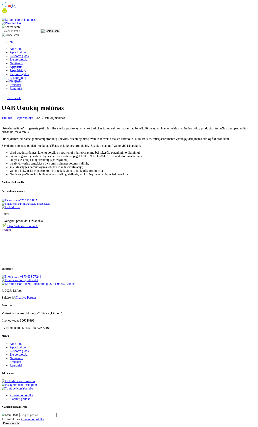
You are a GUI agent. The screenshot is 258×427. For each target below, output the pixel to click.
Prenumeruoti (11, 423)
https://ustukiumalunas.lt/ (22, 226)
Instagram (30, 384)
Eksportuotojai (19, 59)
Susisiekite (14, 98)
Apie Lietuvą (18, 52)
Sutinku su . (25, 419)
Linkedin (29, 381)
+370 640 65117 (27, 200)
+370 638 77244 (30, 276)
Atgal (7, 229)
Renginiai (16, 88)
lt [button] (20, 35)
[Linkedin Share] (14, 6)
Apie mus (16, 48)
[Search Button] (50, 31)
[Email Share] (10, 6)
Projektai (15, 85)
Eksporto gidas (19, 56)
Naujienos (16, 63)
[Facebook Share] (17, 6)
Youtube (27, 388)
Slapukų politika (20, 399)
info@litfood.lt (28, 280)
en (11, 42)
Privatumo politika (21, 395)
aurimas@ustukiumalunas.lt (33, 203)
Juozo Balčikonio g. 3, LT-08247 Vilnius (48, 283)
